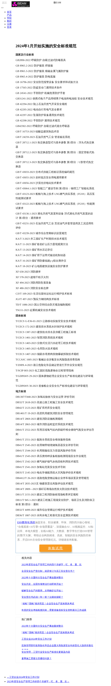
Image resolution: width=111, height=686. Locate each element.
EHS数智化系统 (26, 522)
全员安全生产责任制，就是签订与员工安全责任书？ (48, 571)
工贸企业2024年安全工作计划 (37, 639)
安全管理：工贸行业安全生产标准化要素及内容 (46, 652)
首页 (9, 12)
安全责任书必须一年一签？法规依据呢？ (42, 597)
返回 (4, 2)
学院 (9, 18)
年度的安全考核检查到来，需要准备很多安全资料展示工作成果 (54, 610)
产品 (9, 15)
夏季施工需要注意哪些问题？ (37, 658)
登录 (9, 27)
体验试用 (55, 548)
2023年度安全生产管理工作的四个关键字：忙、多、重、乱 (52, 564)
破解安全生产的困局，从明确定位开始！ (42, 590)
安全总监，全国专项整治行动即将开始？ (42, 584)
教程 (9, 21)
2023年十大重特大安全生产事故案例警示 (42, 577)
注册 (9, 24)
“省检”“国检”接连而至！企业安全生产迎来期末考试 (48, 603)
